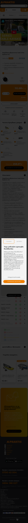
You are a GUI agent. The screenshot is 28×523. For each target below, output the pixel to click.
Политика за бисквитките (12, 269)
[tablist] (14, 241)
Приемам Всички (14, 281)
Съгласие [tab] (8, 241)
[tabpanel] (14, 259)
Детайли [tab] (19, 241)
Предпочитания (14, 277)
